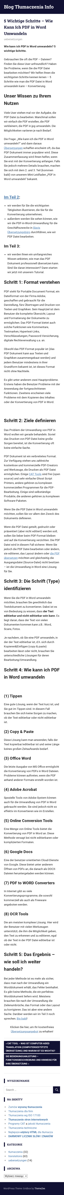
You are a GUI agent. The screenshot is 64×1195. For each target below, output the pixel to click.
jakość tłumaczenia (39, 1123)
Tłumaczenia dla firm (20, 1111)
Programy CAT (16, 1123)
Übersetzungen (13, 148)
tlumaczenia (15, 1152)
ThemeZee (39, 1188)
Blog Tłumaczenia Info (29, 7)
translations (15, 1156)
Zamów (25, 1107)
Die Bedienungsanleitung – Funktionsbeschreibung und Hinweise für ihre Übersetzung (31, 1060)
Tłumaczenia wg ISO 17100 (24, 1115)
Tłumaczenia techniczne (22, 1127)
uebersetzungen (13, 39)
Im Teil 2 (11, 197)
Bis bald (22, 1018)
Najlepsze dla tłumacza (30, 1132)
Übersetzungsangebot (24, 1031)
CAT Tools (35, 474)
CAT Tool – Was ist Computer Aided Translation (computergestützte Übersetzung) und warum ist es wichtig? (30, 1047)
